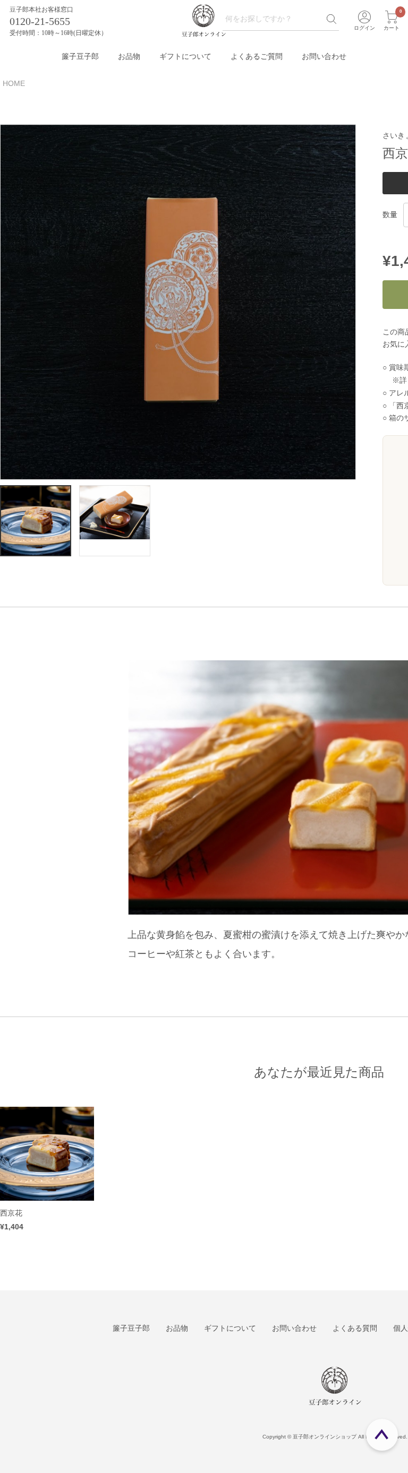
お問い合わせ (324, 57)
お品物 (129, 57)
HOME (14, 83)
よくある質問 (355, 1328)
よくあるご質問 (257, 57)
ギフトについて (185, 57)
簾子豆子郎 (80, 57)
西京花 (11, 1213)
